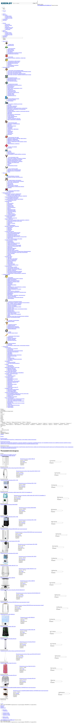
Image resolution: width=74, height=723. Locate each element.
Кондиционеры (6, 447)
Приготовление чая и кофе (52, 442)
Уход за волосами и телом (30, 442)
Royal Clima (21, 473)
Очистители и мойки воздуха (34, 446)
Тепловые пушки (18, 446)
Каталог (4, 10)
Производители (6, 717)
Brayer (24, 583)
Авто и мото (7, 24)
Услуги (4, 13)
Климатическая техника (24, 443)
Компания (2, 705)
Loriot (22, 546)
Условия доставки (8, 16)
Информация (3, 707)
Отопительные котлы (44, 446)
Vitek (23, 668)
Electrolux (23, 485)
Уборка (36, 442)
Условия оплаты (8, 15)
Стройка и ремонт (8, 28)
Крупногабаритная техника (14, 443)
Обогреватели (59, 446)
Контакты (5, 20)
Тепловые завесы (24, 446)
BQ (24, 620)
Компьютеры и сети (9, 27)
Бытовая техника (8, 25)
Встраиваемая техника (33, 443)
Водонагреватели (12, 447)
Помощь (2, 706)
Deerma (23, 510)
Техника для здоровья (42, 442)
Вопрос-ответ (5, 716)
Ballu (24, 461)
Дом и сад (7, 26)
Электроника (7, 29)
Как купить (5, 14)
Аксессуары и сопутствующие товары (7, 442)
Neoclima (24, 644)
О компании (5, 19)
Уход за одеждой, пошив (20, 442)
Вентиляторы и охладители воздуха (7, 446)
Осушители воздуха (52, 446)
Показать (2, 433)
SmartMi (17, 693)
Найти (4, 39)
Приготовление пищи (61, 442)
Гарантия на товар (8, 18)
